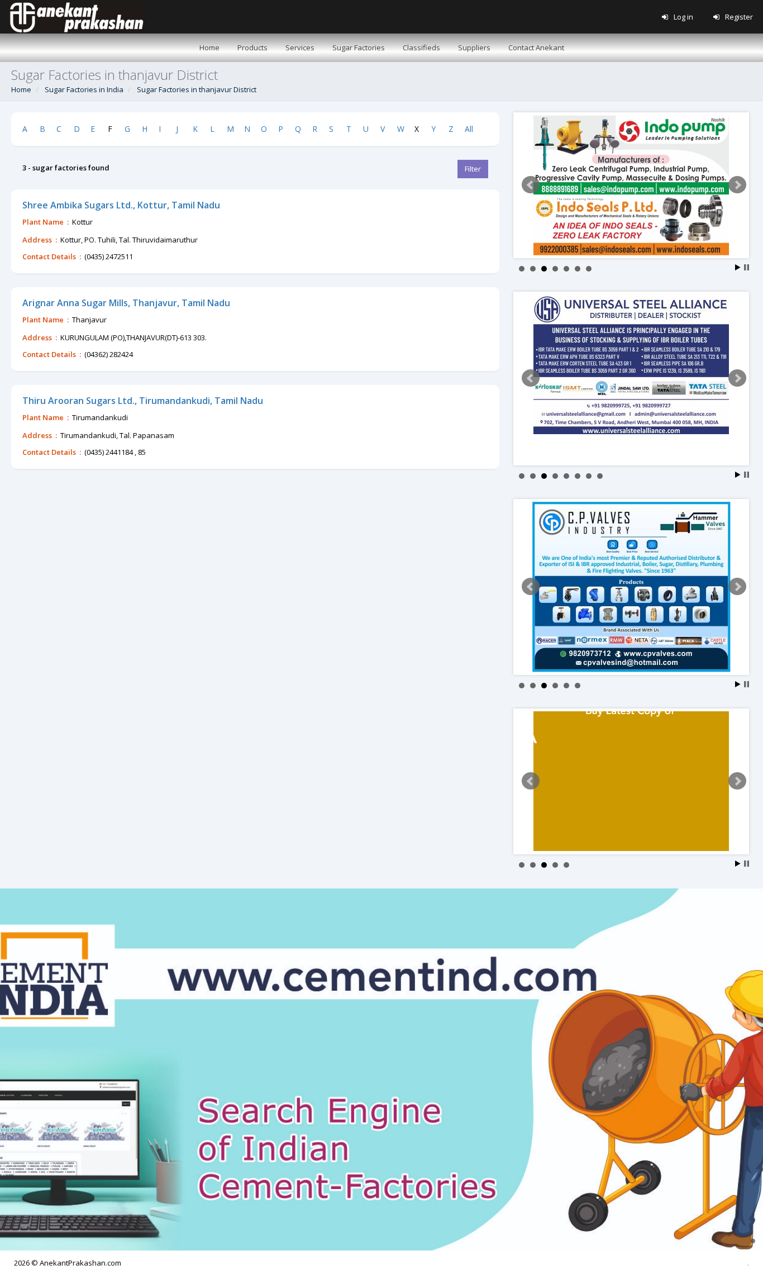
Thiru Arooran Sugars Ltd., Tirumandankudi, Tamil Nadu (142, 400)
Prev (531, 185)
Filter (473, 169)
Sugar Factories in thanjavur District (196, 89)
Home (21, 89)
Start (738, 267)
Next (737, 185)
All (469, 128)
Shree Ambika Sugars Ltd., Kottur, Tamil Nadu (121, 205)
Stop (746, 267)
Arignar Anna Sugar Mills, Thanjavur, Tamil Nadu (126, 303)
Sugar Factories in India (84, 89)
